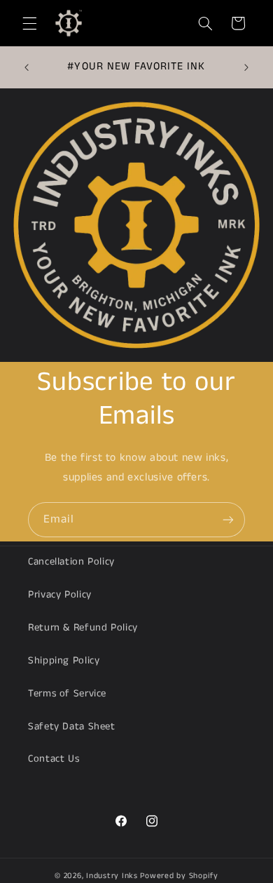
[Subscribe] (228, 519)
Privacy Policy (60, 595)
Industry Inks (112, 876)
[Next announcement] (246, 67)
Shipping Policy (63, 661)
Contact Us (53, 759)
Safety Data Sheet (71, 727)
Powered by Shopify (179, 876)
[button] (29, 23)
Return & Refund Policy (83, 628)
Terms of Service (67, 694)
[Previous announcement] (26, 67)
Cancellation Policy (71, 562)
